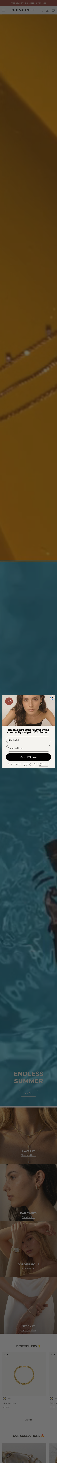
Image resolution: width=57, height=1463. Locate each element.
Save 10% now (29, 757)
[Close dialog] (52, 697)
